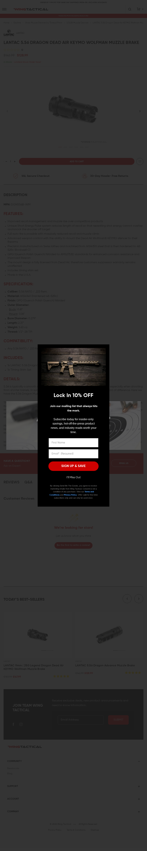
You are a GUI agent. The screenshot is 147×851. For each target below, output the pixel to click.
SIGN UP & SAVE (73, 466)
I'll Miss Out (74, 477)
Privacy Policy (70, 495)
